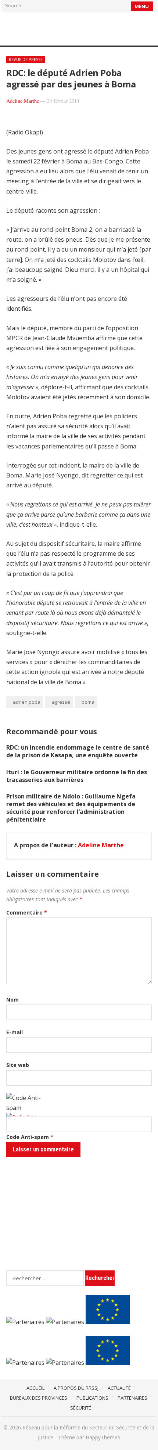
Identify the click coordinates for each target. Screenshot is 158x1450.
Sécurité (80, 1407)
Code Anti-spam (27, 1136)
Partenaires (132, 1398)
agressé (61, 702)
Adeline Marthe (22, 100)
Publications (92, 1398)
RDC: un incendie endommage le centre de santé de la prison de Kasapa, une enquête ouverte (77, 751)
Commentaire (26, 912)
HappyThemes (103, 1437)
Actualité (119, 1388)
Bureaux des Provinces (38, 1398)
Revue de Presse (26, 59)
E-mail (14, 1032)
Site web (17, 1064)
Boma (88, 702)
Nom (12, 999)
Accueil (35, 1388)
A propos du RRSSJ (76, 1388)
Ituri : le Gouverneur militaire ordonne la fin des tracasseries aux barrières (76, 776)
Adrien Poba (26, 702)
